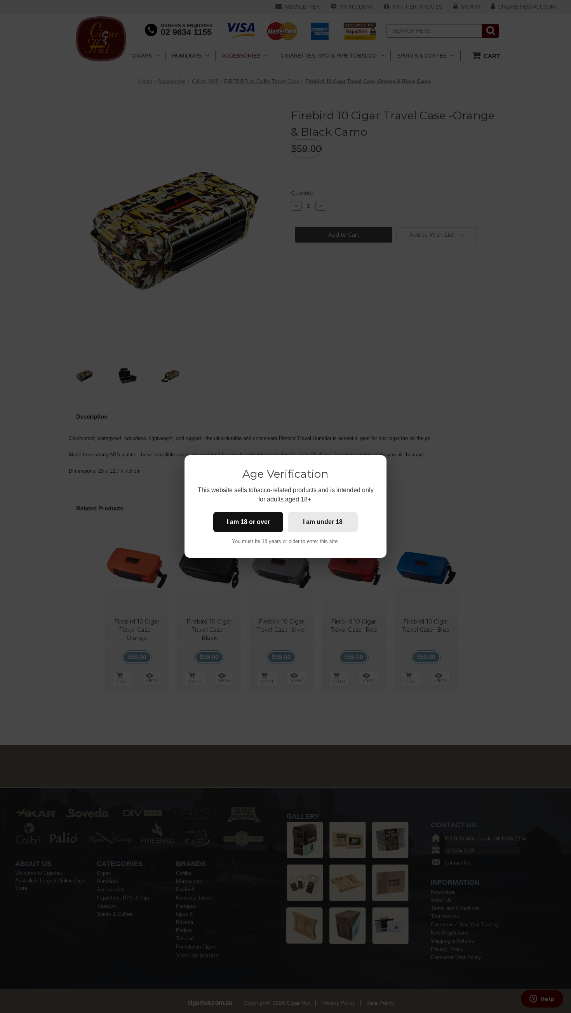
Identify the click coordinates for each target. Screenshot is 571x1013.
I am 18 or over (248, 522)
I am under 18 (323, 522)
